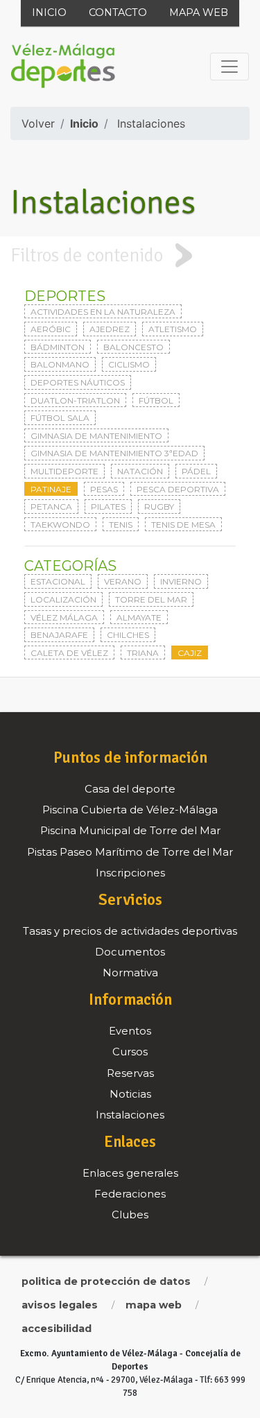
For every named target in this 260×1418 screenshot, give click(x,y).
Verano (122, 581)
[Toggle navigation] (229, 66)
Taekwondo (60, 524)
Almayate (139, 617)
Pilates (108, 506)
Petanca (51, 506)
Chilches (128, 635)
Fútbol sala (60, 418)
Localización (63, 599)
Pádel (196, 471)
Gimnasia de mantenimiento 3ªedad (114, 453)
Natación (140, 471)
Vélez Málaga (64, 617)
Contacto (118, 12)
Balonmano (60, 364)
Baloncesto (133, 347)
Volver (38, 123)
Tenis (120, 524)
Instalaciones (151, 123)
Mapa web (198, 12)
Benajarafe (59, 635)
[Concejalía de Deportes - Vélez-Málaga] (63, 66)
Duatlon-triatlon (75, 400)
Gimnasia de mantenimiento (96, 436)
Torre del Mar (151, 599)
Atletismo (172, 329)
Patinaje (51, 489)
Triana (143, 653)
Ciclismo (129, 364)
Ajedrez (109, 329)
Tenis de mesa (183, 524)
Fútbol (156, 400)
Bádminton (58, 347)
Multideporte (64, 471)
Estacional (58, 581)
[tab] (130, 255)
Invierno (181, 581)
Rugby (159, 506)
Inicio (49, 12)
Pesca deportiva (178, 489)
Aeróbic (51, 329)
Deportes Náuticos (78, 382)
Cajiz (189, 653)
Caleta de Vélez (69, 653)
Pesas (104, 489)
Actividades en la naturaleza (103, 311)
